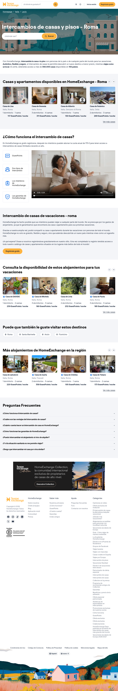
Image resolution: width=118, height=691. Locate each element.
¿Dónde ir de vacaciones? (97, 518)
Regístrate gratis (107, 4)
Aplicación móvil (34, 511)
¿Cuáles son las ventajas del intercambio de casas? (24, 419)
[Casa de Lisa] (15, 102)
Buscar (51, 36)
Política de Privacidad (54, 648)
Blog (29, 508)
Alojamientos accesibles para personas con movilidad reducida (101, 523)
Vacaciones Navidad (100, 563)
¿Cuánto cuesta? (56, 511)
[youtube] (13, 521)
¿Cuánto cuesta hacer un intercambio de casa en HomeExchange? (31, 425)
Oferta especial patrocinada (98, 598)
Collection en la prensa (101, 580)
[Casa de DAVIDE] (15, 292)
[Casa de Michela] (44, 292)
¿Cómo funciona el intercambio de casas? (20, 413)
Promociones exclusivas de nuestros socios (101, 609)
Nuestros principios (57, 503)
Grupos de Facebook (100, 546)
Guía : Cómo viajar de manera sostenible (100, 533)
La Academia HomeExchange (99, 538)
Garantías (53, 514)
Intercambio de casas (101, 575)
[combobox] (39, 4)
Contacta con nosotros (79, 508)
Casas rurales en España (102, 555)
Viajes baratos (98, 549)
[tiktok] (17, 517)
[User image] (24, 100)
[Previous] (109, 81)
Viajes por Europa (99, 557)
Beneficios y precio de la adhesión (102, 593)
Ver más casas (109, 122)
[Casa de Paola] (102, 292)
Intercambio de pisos (100, 560)
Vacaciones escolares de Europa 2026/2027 (102, 636)
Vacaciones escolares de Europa (102, 529)
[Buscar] (55, 4)
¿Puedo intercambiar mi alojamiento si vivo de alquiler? (26, 437)
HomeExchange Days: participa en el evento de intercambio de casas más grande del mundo (102, 629)
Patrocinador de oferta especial (101, 571)
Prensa (30, 517)
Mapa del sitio (102, 648)
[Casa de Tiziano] (102, 370)
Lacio (24, 12)
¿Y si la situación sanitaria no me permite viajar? (23, 443)
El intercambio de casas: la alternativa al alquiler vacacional (102, 512)
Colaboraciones (99, 624)
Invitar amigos (55, 517)
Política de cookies (71, 648)
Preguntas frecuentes (79, 503)
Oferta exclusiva (99, 618)
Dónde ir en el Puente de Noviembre (102, 542)
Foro (73, 506)
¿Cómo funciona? (56, 506)
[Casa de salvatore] (15, 370)
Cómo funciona (98, 613)
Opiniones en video (100, 503)
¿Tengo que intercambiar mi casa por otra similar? (24, 449)
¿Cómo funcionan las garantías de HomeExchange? (25, 431)
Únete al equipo (34, 506)
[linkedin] (22, 517)
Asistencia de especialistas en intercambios (99, 603)
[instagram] (13, 517)
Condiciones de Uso (17, 648)
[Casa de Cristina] (73, 370)
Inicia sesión (91, 4)
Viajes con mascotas (100, 552)
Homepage (7, 12)
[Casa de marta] (44, 370)
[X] (8, 521)
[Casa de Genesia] (44, 102)
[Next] (113, 81)
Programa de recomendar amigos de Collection (101, 585)
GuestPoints (54, 508)
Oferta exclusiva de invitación (100, 507)
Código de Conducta (35, 648)
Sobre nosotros (33, 503)
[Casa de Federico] (102, 102)
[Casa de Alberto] (73, 102)
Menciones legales (88, 648)
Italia (17, 12)
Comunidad (32, 514)
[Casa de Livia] (73, 292)
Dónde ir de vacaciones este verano (101, 566)
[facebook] (8, 517)
